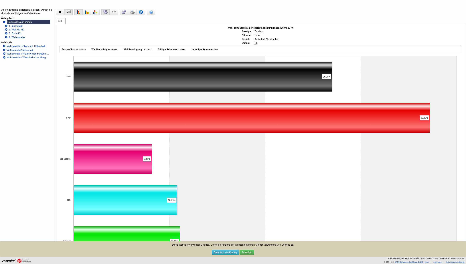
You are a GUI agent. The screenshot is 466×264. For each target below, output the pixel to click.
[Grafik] (68, 12)
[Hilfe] (151, 12)
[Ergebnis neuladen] (141, 12)
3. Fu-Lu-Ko (15, 33)
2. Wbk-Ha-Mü (16, 29)
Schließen (247, 252)
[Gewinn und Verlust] (95, 12)
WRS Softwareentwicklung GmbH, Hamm (412, 262)
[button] (124, 12)
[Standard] (78, 12)
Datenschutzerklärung (225, 252)
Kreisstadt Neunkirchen (19, 22)
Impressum (437, 262)
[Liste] (60, 12)
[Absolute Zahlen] (114, 12)
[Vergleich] (87, 12)
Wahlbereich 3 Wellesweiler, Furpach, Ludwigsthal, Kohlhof (28, 53)
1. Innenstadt (16, 26)
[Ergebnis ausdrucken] (132, 12)
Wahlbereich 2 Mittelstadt (20, 50)
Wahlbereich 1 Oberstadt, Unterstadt (26, 46)
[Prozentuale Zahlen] (105, 12)
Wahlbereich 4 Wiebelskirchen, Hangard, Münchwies (28, 57)
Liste (60, 21)
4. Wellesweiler (17, 37)
